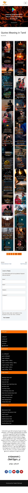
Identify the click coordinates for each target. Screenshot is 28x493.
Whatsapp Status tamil (7, 377)
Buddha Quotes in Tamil (7, 418)
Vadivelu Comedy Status (7, 397)
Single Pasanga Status (6, 399)
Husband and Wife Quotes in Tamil (9, 412)
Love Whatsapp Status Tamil (8, 390)
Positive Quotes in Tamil (7, 416)
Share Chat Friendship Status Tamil (9, 393)
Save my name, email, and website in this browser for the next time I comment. (12, 314)
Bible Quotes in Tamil (6, 410)
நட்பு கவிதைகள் (5, 353)
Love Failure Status (6, 388)
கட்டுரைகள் (4, 339)
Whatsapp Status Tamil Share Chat (9, 384)
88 (16, 253)
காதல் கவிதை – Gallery (7, 369)
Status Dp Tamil (5, 382)
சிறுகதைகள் (4, 341)
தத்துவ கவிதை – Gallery (7, 360)
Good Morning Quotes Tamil (7, 421)
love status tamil (5, 379)
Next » (19, 253)
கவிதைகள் (4, 336)
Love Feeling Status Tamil (7, 395)
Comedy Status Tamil (6, 401)
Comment (4, 295)
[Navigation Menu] (25, 3)
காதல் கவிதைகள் (6, 358)
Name (4, 279)
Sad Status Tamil (5, 386)
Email (3, 284)
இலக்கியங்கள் (5, 345)
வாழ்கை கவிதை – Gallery (7, 364)
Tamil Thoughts (5, 414)
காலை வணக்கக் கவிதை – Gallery (9, 362)
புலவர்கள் (4, 343)
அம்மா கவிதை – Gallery (7, 367)
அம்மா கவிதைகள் (6, 356)
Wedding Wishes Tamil (6, 423)
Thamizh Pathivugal (17, 483)
